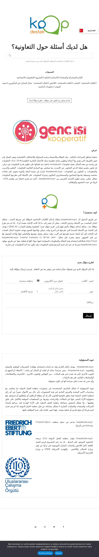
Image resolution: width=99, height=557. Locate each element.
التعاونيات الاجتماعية (25, 77)
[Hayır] (95, 549)
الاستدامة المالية (51, 77)
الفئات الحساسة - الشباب (84, 83)
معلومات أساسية (45, 86)
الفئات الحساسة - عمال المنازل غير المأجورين (28, 83)
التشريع (39, 77)
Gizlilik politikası (45, 553)
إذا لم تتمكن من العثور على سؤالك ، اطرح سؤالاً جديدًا (49, 100)
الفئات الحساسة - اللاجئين (61, 83)
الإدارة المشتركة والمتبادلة (71, 77)
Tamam (58, 553)
